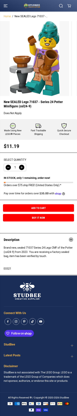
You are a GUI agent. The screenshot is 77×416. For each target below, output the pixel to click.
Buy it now (38, 217)
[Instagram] (16, 321)
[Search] (61, 6)
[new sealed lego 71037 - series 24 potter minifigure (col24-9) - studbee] (34, 58)
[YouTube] (41, 321)
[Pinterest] (24, 321)
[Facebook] (8, 321)
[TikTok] (32, 321)
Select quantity (15, 159)
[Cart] (69, 6)
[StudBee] (38, 5)
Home (7, 16)
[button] (6, 6)
